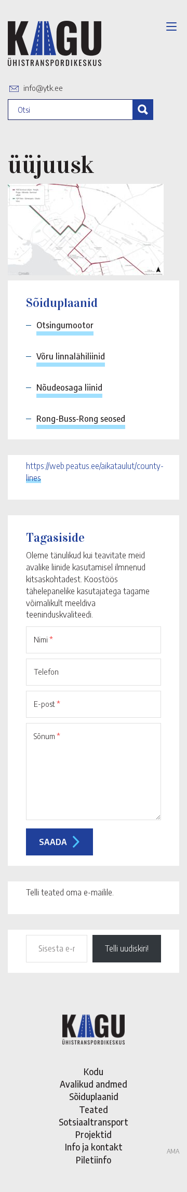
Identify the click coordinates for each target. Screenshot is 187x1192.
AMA (173, 1151)
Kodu (93, 1071)
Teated (93, 1109)
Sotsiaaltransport (93, 1122)
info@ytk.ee (43, 87)
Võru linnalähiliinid (70, 356)
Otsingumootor (65, 325)
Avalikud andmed (93, 1084)
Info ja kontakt (94, 1147)
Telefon (46, 671)
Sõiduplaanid (93, 1096)
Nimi (43, 639)
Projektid (93, 1134)
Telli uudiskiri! (127, 948)
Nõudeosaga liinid (69, 387)
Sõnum (47, 736)
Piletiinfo (93, 1160)
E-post (47, 703)
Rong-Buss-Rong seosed (80, 418)
